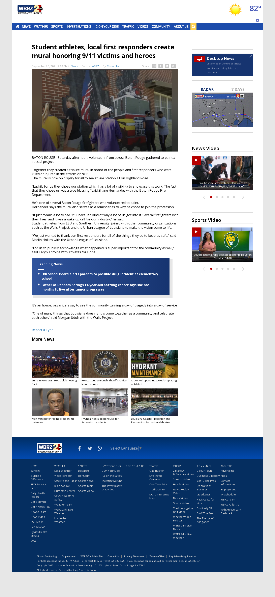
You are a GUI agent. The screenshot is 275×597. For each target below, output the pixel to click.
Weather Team (63, 504)
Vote (33, 540)
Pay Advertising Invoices (182, 556)
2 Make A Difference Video (183, 472)
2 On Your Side (107, 27)
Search (193, 27)
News (26, 27)
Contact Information (228, 482)
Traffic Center (157, 489)
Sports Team (85, 486)
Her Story (83, 476)
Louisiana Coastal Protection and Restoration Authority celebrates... (151, 420)
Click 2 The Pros (206, 481)
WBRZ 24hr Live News (182, 527)
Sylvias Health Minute (39, 533)
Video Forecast (63, 476)
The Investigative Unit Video (112, 487)
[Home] (30, 11)
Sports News (86, 481)
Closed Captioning (47, 556)
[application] (105, 110)
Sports (57, 27)
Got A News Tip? (40, 507)
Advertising (227, 470)
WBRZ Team (228, 499)
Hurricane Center (64, 491)
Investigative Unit (112, 481)
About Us (181, 27)
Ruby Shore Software (85, 569)
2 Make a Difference (37, 477)
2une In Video (181, 479)
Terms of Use (156, 556)
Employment (228, 489)
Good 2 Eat (203, 494)
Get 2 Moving (38, 502)
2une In (35, 470)
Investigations (79, 27)
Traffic (128, 27)
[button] (105, 110)
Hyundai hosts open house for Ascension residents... (100, 420)
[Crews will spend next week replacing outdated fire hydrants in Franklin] (154, 364)
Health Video (181, 484)
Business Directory (208, 476)
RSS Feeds (37, 522)
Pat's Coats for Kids (205, 501)
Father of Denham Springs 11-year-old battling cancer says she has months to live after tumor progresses (95, 287)
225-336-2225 (117, 560)
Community (161, 27)
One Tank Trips (158, 484)
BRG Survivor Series (38, 486)
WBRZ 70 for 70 (230, 504)
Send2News (38, 527)
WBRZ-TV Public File (92, 556)
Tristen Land (114, 66)
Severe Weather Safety (64, 497)
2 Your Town (204, 470)
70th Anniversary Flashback (231, 511)
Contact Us (113, 556)
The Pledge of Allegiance (205, 520)
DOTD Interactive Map (159, 496)
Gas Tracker (156, 470)
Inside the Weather (60, 520)
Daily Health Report (38, 494)
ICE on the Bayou (112, 476)
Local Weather (62, 470)
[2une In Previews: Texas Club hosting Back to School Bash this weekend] (55, 364)
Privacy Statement (134, 556)
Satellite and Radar (65, 481)
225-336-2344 (195, 560)
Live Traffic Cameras (155, 477)
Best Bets (84, 470)
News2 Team (38, 512)
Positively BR (204, 508)
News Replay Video (181, 491)
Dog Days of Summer (204, 487)
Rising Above (62, 486)
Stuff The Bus (205, 513)
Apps (224, 476)
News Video (38, 517)
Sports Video (86, 491)
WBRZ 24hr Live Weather (63, 511)
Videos (143, 27)
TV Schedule (228, 494)
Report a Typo (43, 330)
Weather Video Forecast (182, 518)
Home (17, 27)
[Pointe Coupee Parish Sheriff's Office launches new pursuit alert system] (105, 364)
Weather (41, 27)
